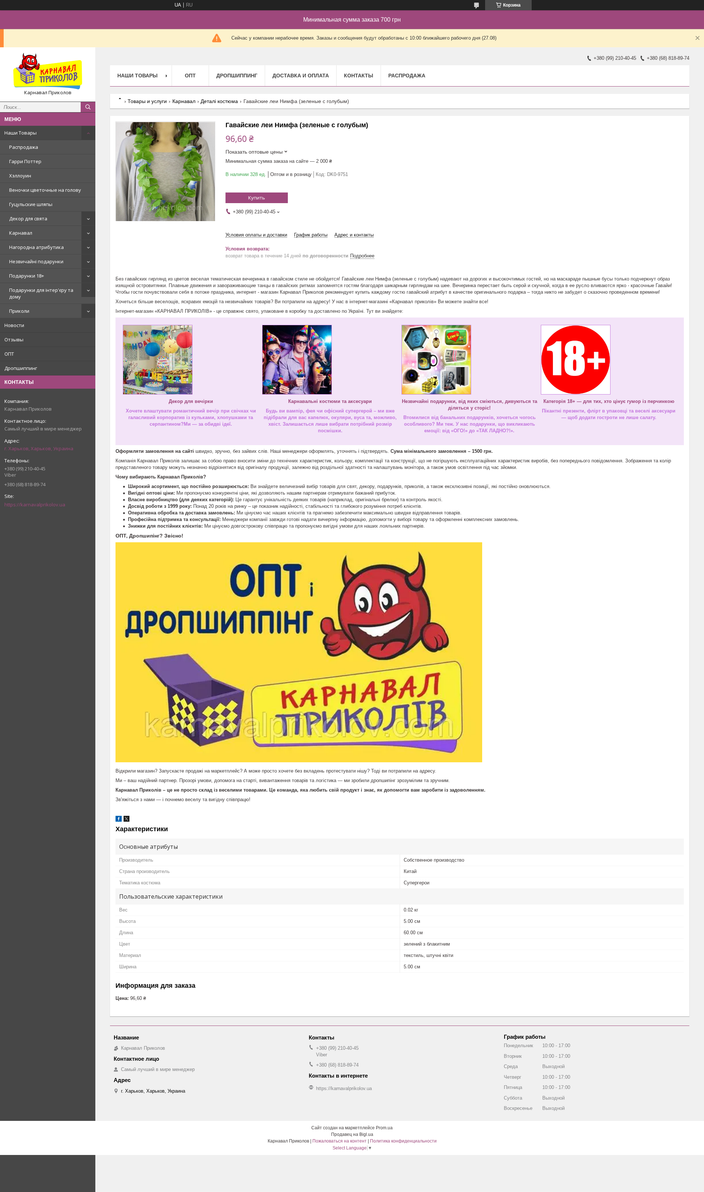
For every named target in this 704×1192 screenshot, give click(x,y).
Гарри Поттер (25, 161)
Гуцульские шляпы (30, 204)
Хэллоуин (20, 175)
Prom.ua (384, 1127)
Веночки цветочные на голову (45, 190)
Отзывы (13, 339)
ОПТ (9, 354)
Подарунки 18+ (26, 275)
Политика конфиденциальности (403, 1141)
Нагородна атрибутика (36, 247)
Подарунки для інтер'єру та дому (41, 293)
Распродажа (23, 147)
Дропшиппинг (20, 368)
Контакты (358, 75)
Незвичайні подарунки (36, 261)
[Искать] (88, 107)
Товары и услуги (147, 101)
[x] (126, 820)
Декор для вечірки (191, 401)
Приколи (19, 311)
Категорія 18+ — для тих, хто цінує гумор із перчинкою (608, 401)
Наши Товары (20, 132)
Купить (256, 197)
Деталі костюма (219, 101)
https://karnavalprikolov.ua (34, 504)
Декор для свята (28, 218)
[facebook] (118, 820)
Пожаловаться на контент (339, 1141)
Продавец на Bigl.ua (352, 1134)
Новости (14, 325)
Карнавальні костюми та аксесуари (330, 401)
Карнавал (20, 233)
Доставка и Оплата (300, 75)
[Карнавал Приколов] (48, 71)
